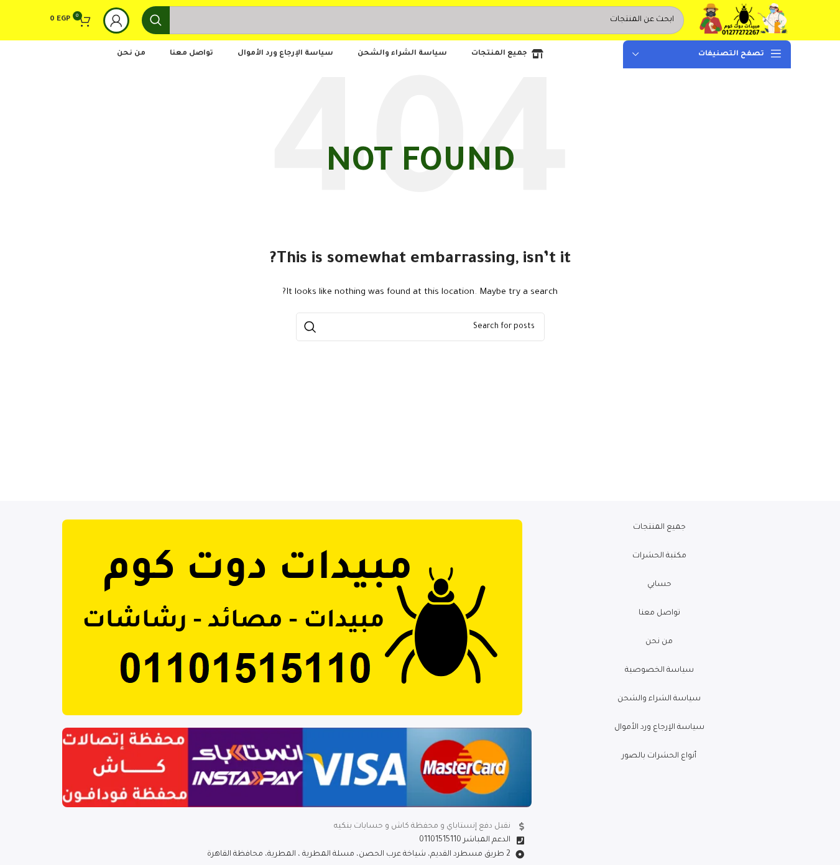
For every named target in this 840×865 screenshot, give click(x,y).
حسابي (659, 584)
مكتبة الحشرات (659, 556)
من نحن (659, 642)
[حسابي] (116, 20)
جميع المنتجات (659, 527)
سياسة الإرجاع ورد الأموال (659, 727)
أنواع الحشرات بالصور (659, 756)
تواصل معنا (659, 613)
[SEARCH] (156, 20)
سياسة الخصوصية (659, 670)
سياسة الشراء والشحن (659, 699)
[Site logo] (743, 21)
